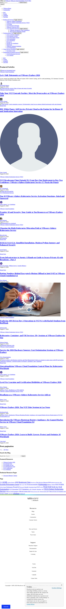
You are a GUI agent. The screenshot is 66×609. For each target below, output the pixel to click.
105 (4, 449)
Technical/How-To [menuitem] (8, 33)
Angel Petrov (3, 249)
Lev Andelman (11, 204)
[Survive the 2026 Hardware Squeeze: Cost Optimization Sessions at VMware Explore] (7, 345)
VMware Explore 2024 (25, 491)
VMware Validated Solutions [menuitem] (13, 46)
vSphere (16, 493)
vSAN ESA (10, 493)
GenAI (23, 484)
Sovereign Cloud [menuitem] (10, 50)
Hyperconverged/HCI (32, 484)
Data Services (33, 482)
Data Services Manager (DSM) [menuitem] (17, 31)
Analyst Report (11, 482)
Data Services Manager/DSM (43, 482)
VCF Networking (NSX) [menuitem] (12, 37)
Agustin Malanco (21, 265)
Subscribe (5, 606)
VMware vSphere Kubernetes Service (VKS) (11, 176)
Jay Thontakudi (4, 188)
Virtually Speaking (36, 489)
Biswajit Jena (3, 235)
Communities (6, 10)
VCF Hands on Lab (8, 465)
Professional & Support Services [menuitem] (11, 52)
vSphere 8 (22, 493)
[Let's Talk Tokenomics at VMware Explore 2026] (7, 70)
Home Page (3, 105)
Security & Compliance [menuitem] (12, 43)
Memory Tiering (51, 484)
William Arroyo (13, 265)
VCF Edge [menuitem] (9, 24)
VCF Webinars (7, 469)
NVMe (1, 487)
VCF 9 (41, 487)
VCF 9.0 (47, 486)
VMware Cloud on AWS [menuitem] (12, 27)
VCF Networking (13, 489)
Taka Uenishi (3, 172)
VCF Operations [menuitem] (10, 40)
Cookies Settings (57, 588)
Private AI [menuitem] (9, 42)
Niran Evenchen (4, 265)
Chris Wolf (3, 441)
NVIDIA (61, 484)
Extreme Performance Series (9, 484)
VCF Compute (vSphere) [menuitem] (12, 34)
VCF (38, 487)
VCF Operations (24, 489)
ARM (16, 482)
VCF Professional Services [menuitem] (13, 54)
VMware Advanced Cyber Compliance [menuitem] (20, 30)
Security (26, 487)
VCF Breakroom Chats (9, 466)
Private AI (22, 487)
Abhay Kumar (3, 101)
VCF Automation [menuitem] (10, 39)
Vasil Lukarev (3, 204)
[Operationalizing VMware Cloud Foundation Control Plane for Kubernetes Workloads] (33, 361)
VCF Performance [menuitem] (11, 47)
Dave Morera (3, 280)
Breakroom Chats (25, 482)
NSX (56, 484)
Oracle (4, 487)
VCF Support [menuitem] (9, 55)
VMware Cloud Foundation (7, 72)
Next (7, 449)
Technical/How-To (5, 416)
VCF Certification (7, 468)
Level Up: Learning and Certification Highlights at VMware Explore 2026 (30, 382)
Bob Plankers (3, 220)
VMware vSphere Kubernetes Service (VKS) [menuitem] (18, 22)
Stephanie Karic (4, 412)
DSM (61, 482)
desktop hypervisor (55, 482)
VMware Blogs (7, 8)
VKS (43, 489)
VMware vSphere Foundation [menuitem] (14, 21)
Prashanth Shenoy (4, 85)
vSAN (6, 493)
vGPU (30, 489)
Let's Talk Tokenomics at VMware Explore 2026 (20, 75)
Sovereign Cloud (33, 487)
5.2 (1, 482)
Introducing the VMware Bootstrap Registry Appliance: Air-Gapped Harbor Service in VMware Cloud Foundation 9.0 (31, 421)
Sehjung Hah (3, 327)
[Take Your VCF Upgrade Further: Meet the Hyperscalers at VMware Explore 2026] (16, 88)
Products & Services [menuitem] (8, 19)
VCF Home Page (7, 463)
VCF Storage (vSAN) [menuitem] (12, 36)
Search (1, 2)
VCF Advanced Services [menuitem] (12, 28)
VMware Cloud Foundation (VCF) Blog (20, 0)
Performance (9, 487)
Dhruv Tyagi (3, 399)
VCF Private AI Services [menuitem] (12, 25)
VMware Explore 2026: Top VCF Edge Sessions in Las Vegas (25, 407)
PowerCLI (16, 487)
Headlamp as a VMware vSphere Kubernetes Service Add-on (25, 395)
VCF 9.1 (55, 487)
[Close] (61, 585)
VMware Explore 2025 (35, 491)
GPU (26, 484)
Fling (21, 484)
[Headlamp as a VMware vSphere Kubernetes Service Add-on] (12, 390)
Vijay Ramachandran (5, 357)
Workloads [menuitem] (9, 44)
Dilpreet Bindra (4, 342)
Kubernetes (42, 484)
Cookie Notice (30, 604)
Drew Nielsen (3, 387)
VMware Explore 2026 (9, 462)
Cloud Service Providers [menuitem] (9, 49)
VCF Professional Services (7, 192)
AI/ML (5, 482)
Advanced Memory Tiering (10, 475)
